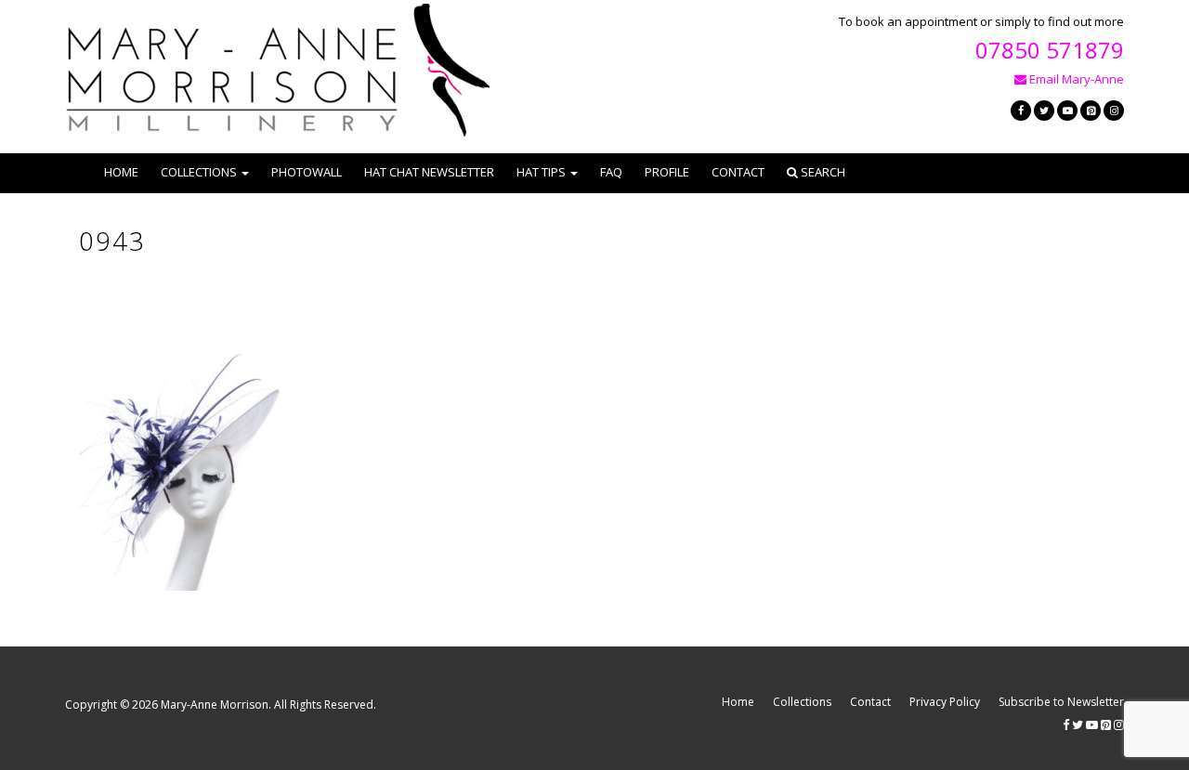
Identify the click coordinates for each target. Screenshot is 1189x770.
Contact (738, 171)
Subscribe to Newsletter (1061, 702)
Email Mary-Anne (1075, 79)
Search (821, 171)
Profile (667, 171)
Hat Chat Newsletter (429, 171)
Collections (802, 702)
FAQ (611, 171)
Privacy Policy (944, 702)
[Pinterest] (1090, 110)
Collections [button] (199, 171)
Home (121, 171)
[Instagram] (1114, 110)
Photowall (306, 171)
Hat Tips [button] (541, 171)
